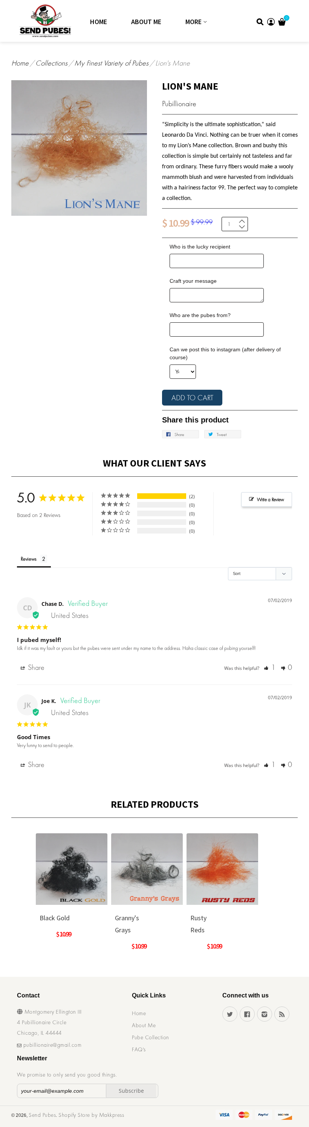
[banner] (35, 21)
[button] (269, 667)
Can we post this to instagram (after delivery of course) (225, 353)
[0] (282, 23)
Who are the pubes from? (200, 315)
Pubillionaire (179, 103)
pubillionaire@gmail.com (51, 1045)
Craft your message (193, 281)
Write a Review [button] (270, 499)
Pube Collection (150, 1037)
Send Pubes (42, 1115)
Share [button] (35, 667)
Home (98, 21)
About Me (146, 21)
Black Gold (55, 917)
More (194, 21)
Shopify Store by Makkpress (91, 1115)
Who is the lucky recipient (200, 247)
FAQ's (139, 1049)
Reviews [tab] (29, 558)
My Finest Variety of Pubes (111, 63)
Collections (51, 63)
